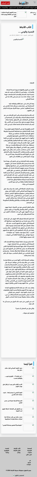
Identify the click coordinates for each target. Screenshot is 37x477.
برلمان (18, 452)
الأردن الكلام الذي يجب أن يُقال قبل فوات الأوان (12, 385)
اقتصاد (7, 448)
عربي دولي (29, 454)
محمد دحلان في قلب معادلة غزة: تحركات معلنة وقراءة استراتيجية (13, 418)
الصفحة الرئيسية (29, 449)
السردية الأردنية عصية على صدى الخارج (13, 401)
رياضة (7, 452)
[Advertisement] (18, 62)
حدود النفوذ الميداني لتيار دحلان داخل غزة (13, 369)
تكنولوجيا (6, 450)
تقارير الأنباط (17, 450)
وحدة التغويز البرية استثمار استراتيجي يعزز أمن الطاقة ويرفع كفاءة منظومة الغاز (14, 14)
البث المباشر (5, 3)
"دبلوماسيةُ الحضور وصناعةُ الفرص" (12, 425)
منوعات (29, 464)
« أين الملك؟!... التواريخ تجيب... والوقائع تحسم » (13, 377)
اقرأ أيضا (28, 363)
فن (30, 460)
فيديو (29, 462)
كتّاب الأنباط (25, 27)
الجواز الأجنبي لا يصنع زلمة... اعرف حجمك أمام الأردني (12, 393)
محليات (30, 452)
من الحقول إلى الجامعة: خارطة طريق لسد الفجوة (12, 409)
